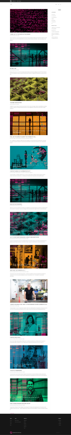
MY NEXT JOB (13, 68)
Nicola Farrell (12, 271)
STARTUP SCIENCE (19, 1)
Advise (25, 421)
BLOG (58, 4)
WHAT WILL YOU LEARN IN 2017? (17, 270)
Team (11, 423)
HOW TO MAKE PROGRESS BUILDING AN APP (20, 403)
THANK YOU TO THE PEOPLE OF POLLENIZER (20, 34)
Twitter (60, 421)
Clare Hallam (12, 35)
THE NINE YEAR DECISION (16, 102)
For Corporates (23, 138)
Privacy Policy (17, 420)
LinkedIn (60, 425)
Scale (24, 428)
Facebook (59, 420)
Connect (25, 423)
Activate (25, 425)
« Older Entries (12, 413)
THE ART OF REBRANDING (16, 370)
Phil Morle (12, 69)
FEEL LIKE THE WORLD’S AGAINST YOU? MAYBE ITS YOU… (23, 137)
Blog (10, 425)
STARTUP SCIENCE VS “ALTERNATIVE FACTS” (20, 171)
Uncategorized (54, 21)
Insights (18, 35)
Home (56, 4)
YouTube (60, 423)
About (11, 421)
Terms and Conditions (18, 421)
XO (32, 138)
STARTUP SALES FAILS (15, 337)
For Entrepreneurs (27, 138)
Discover (25, 426)
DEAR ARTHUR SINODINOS (16, 204)
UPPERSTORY (14, 1)
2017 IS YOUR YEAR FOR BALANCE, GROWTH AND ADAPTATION (24, 237)
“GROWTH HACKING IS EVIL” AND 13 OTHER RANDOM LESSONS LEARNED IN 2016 (28, 304)
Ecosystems (19, 138)
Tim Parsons (12, 138)
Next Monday (53, 20)
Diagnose (25, 420)
